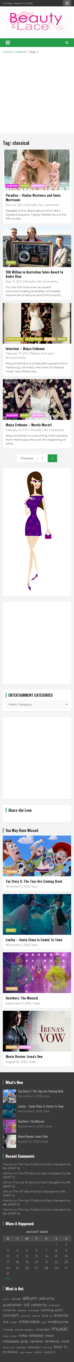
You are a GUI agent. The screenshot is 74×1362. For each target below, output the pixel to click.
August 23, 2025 (16, 1062)
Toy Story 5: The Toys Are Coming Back (34, 881)
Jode (36, 1003)
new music (10, 1335)
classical (21, 1310)
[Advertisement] (37, 92)
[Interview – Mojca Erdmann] (37, 323)
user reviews (26, 1352)
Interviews (34, 339)
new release (31, 1335)
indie (14, 1322)
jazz (43, 1322)
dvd (45, 1315)
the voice (47, 1347)
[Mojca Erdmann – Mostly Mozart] (37, 399)
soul (12, 1347)
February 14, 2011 (17, 430)
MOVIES (50, 339)
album (30, 1298)
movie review (24, 1329)
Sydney (21, 1347)
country (25, 1315)
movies (43, 1329)
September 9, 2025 (18, 1003)
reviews (51, 1341)
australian (12, 1304)
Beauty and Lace (41, 353)
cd (26, 1304)
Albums (12, 185)
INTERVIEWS (15, 339)
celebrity (39, 1305)
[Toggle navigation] (8, 42)
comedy (33, 1310)
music (59, 1328)
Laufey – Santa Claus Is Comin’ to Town (34, 939)
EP (51, 1316)
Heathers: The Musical (22, 998)
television (34, 1347)
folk (6, 1322)
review (36, 1341)
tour (58, 1346)
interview (29, 1321)
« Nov (7, 1278)
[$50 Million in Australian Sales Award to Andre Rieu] (37, 246)
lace (35, 886)
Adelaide (16, 1298)
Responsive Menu (67, 3)
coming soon (52, 1310)
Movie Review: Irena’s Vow (24, 1056)
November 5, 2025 (18, 886)
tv (66, 1347)
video (38, 1352)
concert (11, 1315)
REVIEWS (37, 185)
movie (8, 1329)
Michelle (31, 205)
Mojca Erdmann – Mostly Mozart (29, 424)
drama (36, 1315)
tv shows (10, 1352)
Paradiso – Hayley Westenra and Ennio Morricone (33, 197)
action (6, 1299)
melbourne (58, 1322)
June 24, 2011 (14, 205)
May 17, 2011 (14, 281)
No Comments (49, 205)
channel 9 (54, 1305)
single (6, 1347)
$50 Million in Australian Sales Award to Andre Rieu (34, 274)
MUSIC (25, 185)
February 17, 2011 (17, 353)
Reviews (25, 1047)
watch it (49, 1352)
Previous (27, 458)
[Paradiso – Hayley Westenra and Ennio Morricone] (37, 170)
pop (24, 1341)
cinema (9, 1310)
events (61, 1315)
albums (46, 1298)
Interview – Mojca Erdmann (25, 348)
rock (65, 1341)
